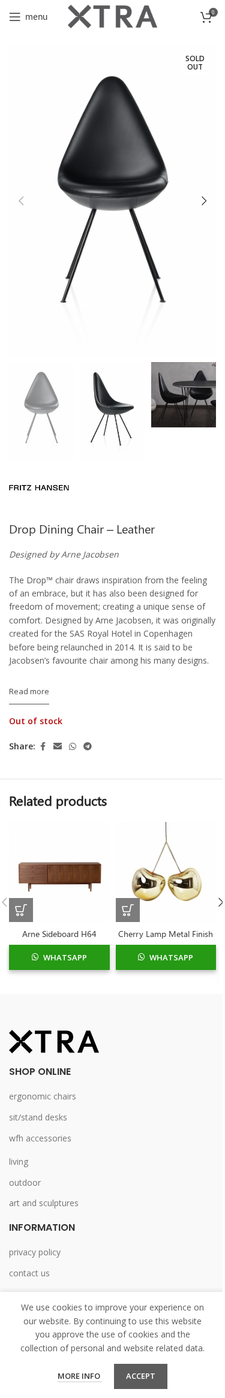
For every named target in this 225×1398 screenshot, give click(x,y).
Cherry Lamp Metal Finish (165, 933)
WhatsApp (65, 957)
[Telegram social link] (87, 747)
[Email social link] (57, 747)
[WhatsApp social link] (72, 747)
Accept (140, 1375)
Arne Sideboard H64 (59, 933)
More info (80, 1375)
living (18, 1161)
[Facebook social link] (42, 747)
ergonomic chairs (42, 1096)
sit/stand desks (38, 1117)
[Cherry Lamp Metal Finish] (166, 872)
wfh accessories (40, 1138)
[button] (21, 201)
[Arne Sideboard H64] (59, 872)
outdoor (25, 1182)
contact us (29, 1273)
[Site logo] (113, 15)
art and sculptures (44, 1203)
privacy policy (35, 1252)
